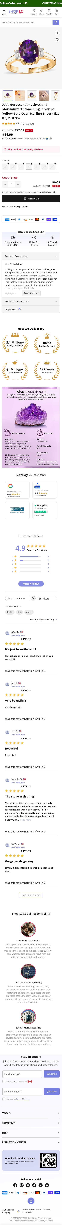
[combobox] (28, 22)
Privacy (26, 1099)
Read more (25, 819)
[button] (50, 138)
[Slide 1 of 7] (8, 95)
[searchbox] (17, 598)
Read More (29, 293)
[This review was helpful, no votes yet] (37, 671)
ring (19, 612)
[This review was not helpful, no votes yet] (42, 671)
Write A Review (31, 583)
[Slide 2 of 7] (20, 95)
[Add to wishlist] (57, 39)
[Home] (18, 12)
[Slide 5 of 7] (56, 95)
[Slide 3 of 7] (32, 95)
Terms (18, 1099)
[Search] (56, 22)
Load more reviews (31, 895)
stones (29, 612)
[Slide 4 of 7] (44, 95)
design (9, 612)
